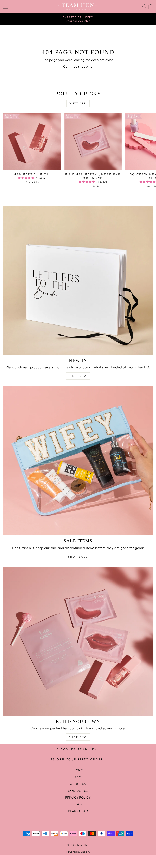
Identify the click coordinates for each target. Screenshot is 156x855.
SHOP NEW (78, 376)
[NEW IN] (78, 280)
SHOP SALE (78, 556)
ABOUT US (78, 784)
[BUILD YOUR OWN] (78, 641)
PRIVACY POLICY (78, 797)
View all (78, 103)
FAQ (78, 777)
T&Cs (78, 804)
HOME (78, 770)
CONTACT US (78, 791)
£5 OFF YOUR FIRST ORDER (77, 759)
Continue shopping (78, 66)
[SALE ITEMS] (78, 460)
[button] (26, 177)
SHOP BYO (78, 737)
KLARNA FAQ (78, 811)
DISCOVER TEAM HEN (77, 749)
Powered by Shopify (78, 851)
